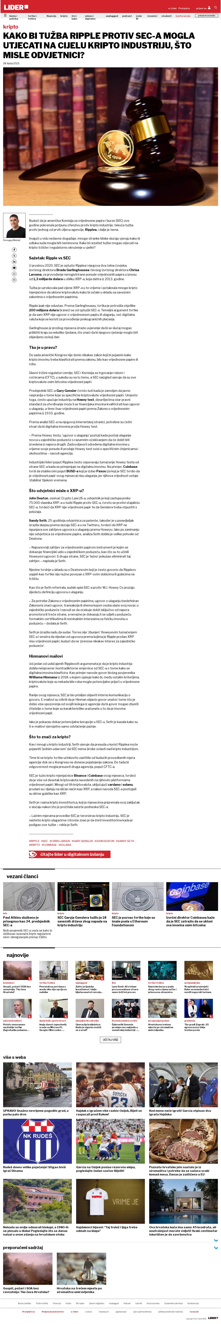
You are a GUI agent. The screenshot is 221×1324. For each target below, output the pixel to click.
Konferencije (193, 1303)
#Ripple (34, 841)
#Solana (65, 844)
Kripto (68, 1303)
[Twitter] (14, 255)
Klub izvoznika (153, 1303)
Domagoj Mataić (12, 240)
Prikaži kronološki (206, 15)
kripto (64, 16)
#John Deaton (104, 841)
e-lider (74, 1311)
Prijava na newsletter (53, 1311)
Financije (57, 1303)
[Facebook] (14, 249)
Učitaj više (110, 1039)
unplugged (112, 16)
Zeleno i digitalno (96, 1303)
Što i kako (80, 1303)
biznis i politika (13, 17)
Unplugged (114, 1303)
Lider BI (139, 17)
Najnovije (18, 955)
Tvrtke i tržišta (42, 1303)
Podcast (127, 1303)
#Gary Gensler (82, 841)
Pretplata (184, 8)
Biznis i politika (24, 1303)
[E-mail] (14, 268)
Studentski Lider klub (173, 1303)
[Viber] (14, 280)
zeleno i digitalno (90, 17)
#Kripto (34, 844)
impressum (104, 1311)
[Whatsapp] (14, 274)
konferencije (183, 16)
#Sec (44, 841)
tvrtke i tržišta (32, 17)
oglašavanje (121, 1311)
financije (51, 16)
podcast (127, 16)
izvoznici (152, 16)
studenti (166, 16)
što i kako (74, 17)
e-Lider (172, 8)
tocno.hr (194, 1311)
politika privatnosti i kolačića (170, 1311)
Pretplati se (28, 1311)
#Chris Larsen (60, 841)
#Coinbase (49, 844)
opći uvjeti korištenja (142, 1311)
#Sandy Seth (125, 841)
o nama (88, 1311)
